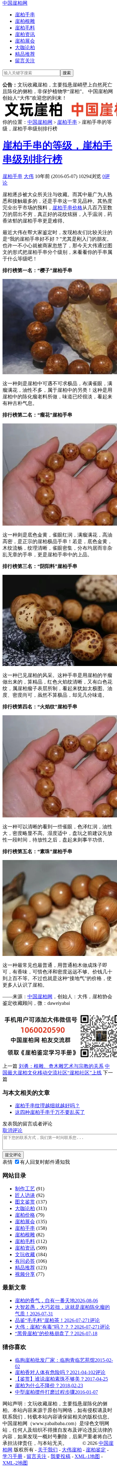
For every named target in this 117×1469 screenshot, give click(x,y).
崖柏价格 (25, 1215)
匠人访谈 (25, 1195)
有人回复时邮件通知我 (45, 1162)
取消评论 (12, 1130)
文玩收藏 (25, 1254)
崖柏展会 (25, 41)
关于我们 (48, 1449)
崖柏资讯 (25, 34)
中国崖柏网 (14, 3)
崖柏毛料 (25, 27)
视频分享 (25, 1274)
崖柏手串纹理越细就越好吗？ (47, 1105)
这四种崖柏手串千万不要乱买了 (50, 1112)
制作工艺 (25, 1188)
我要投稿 (61, 1456)
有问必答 (25, 1261)
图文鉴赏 (25, 1201)
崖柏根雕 (25, 21)
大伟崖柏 (72, 1449)
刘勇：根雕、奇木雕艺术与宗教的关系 (61, 1066)
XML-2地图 (15, 1463)
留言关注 (25, 60)
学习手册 (12, 1456)
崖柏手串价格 (67, 207)
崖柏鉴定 (96, 1449)
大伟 (29, 176)
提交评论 (13, 1154)
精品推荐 (25, 54)
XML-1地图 (87, 1456)
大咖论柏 (25, 47)
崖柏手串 (25, 14)
